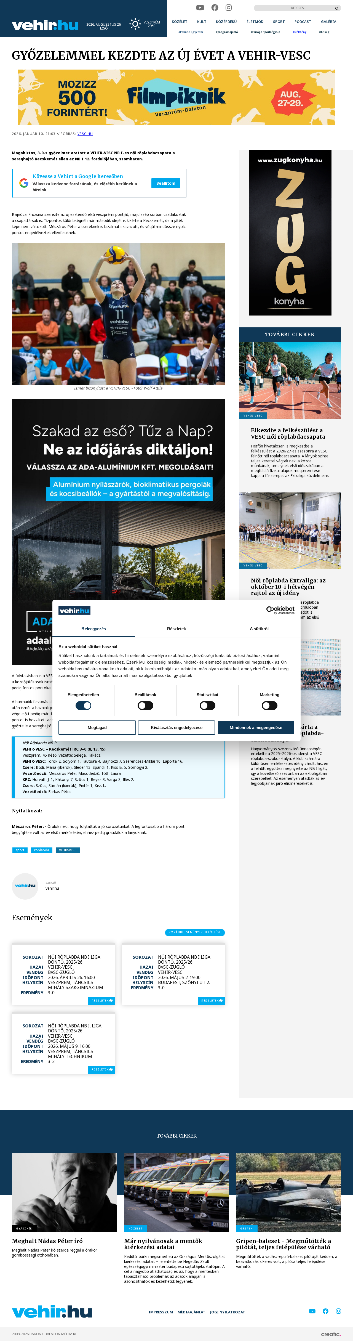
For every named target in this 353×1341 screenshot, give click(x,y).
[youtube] (200, 8)
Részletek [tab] (176, 628)
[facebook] (214, 8)
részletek (100, 1001)
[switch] (145, 705)
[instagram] (229, 8)
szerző (51, 882)
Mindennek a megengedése (256, 727)
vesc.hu (85, 133)
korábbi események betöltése (195, 932)
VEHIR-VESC (68, 850)
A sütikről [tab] (259, 628)
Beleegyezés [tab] (93, 628)
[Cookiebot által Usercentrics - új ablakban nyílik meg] (270, 610)
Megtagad (97, 727)
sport (20, 850)
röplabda (41, 850)
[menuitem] (180, 21)
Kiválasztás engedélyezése (176, 727)
